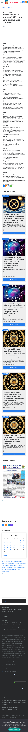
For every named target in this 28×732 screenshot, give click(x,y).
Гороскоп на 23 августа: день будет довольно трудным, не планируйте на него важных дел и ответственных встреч (14, 353)
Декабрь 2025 (21, 627)
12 (10, 545)
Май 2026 (4, 625)
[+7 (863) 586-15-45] (3, 665)
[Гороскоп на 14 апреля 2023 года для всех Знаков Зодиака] (14, 26)
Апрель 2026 (11, 625)
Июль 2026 (12, 623)
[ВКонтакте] (4, 186)
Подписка (19, 609)
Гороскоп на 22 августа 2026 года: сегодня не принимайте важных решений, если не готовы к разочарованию (14, 396)
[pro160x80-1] (20, 684)
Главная (4, 7)
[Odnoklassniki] (26, 2)
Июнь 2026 (18, 623)
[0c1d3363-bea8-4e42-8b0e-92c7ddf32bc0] (14, 584)
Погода (5, 601)
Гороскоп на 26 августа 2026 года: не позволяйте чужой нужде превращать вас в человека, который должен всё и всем (14, 218)
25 (7, 549)
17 (4, 547)
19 (10, 547)
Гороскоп (9, 7)
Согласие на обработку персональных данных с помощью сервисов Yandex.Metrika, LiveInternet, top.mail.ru (14, 702)
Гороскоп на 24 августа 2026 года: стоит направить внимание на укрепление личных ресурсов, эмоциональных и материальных (14, 309)
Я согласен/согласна (14, 729)
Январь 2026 (13, 627)
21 (17, 547)
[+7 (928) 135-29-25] (3, 668)
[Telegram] (8, 186)
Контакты (9, 609)
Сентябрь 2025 (22, 629)
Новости (4, 609)
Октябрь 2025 (13, 629)
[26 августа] (14, 481)
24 (4, 549)
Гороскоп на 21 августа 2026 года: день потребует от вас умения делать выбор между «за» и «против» (14, 439)
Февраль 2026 (5, 627)
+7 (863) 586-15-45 (10, 664)
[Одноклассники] (6, 186)
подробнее (10, 722)
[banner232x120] (20, 677)
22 (20, 547)
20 (14, 547)
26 (10, 549)
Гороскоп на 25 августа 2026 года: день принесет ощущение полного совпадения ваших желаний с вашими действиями (14, 262)
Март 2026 (18, 625)
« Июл (5, 555)
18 (7, 547)
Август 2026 (5, 623)
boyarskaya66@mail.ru (10, 671)
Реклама (4, 611)
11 (7, 545)
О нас (14, 609)
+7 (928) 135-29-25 (10, 668)
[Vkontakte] (23, 2)
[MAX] (11, 525)
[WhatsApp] (11, 186)
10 (4, 545)
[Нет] (26, 725)
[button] (2, 2)
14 (17, 545)
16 (23, 545)
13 (14, 545)
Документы (10, 611)
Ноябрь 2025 (5, 629)
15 (20, 545)
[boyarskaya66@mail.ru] (3, 671)
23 (23, 547)
